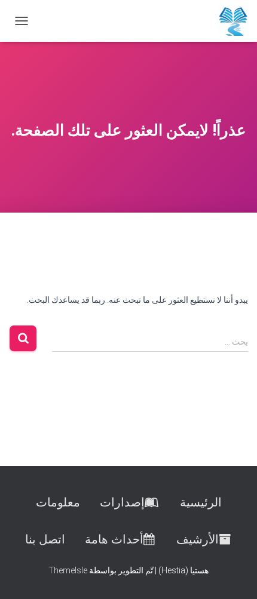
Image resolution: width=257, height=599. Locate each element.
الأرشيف (197, 539)
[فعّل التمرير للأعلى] (24, 575)
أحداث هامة (114, 539)
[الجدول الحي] (228, 21)
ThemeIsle (67, 570)
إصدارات (122, 502)
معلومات (58, 502)
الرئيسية (201, 502)
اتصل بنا (45, 539)
